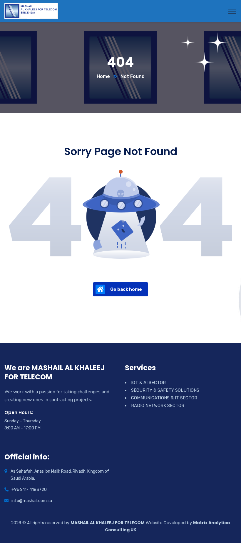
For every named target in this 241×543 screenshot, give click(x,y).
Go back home (126, 289)
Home (103, 76)
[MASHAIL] (31, 11)
